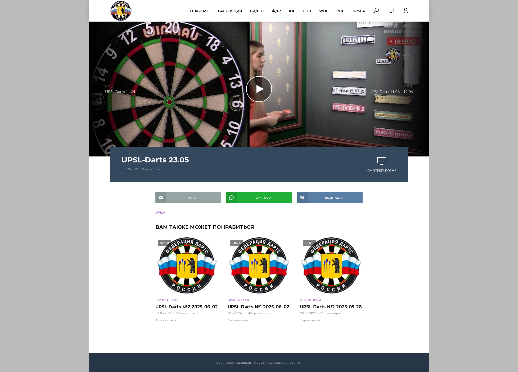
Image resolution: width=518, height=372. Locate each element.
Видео (257, 11)
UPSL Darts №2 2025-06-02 (186, 306)
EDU (307, 11)
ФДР (276, 11)
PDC (340, 11)
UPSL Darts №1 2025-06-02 (258, 306)
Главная (199, 11)
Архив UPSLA (166, 300)
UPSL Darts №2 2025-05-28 (331, 306)
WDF (323, 11)
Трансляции (229, 11)
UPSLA (359, 11)
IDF (292, 11)
